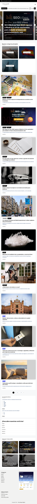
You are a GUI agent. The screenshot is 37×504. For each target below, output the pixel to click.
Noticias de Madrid (10, 52)
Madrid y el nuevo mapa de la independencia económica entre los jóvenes (9, 451)
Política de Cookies (4, 494)
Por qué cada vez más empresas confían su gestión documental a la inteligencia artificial (9, 464)
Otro (4, 406)
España (3, 425)
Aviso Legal (3, 495)
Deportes (4, 285)
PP (4, 401)
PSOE (5, 402)
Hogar (4, 252)
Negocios (11, 22)
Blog (4, 316)
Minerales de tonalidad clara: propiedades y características (17, 254)
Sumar (5, 405)
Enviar (3, 408)
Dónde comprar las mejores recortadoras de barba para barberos (26, 464)
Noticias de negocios (10, 65)
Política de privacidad (4, 497)
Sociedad (4, 218)
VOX (4, 403)
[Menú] (35, 4)
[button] (8, 38)
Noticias (3, 427)
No (4, 413)
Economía (9, 97)
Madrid (6, 22)
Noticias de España (27, 52)
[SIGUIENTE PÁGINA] (23, 392)
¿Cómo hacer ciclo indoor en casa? (11, 287)
